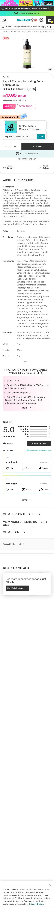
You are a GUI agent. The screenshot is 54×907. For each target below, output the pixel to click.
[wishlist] (29, 89)
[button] (50, 20)
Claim (40, 136)
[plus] (15, 146)
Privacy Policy (36, 904)
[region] (27, 894)
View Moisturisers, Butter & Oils (25, 523)
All (4, 450)
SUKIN (6, 77)
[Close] (50, 885)
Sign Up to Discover (15, 588)
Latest (10, 450)
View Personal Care (19, 514)
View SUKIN (11, 532)
